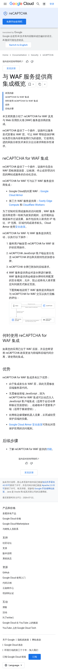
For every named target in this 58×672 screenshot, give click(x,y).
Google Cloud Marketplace (16, 523)
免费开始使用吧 (14, 21)
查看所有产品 (9, 513)
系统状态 (7, 558)
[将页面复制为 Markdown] (40, 84)
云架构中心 (8, 588)
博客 (5, 607)
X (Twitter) (8, 617)
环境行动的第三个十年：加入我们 (21, 650)
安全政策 (20, 226)
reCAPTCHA (18, 13)
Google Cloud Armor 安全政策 (26, 424)
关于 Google (9, 639)
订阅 (34, 656)
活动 (5, 612)
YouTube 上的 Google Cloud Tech (19, 628)
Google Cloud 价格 (12, 518)
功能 (49, 449)
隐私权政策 (23, 639)
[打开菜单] (5, 4)
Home (5, 55)
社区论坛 (7, 543)
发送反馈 (11, 68)
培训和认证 (8, 593)
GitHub (6, 572)
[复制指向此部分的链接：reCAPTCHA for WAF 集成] (51, 159)
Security (34, 55)
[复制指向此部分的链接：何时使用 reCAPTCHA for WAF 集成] (22, 341)
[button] (32, 313)
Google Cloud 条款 (13, 645)
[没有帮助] (32, 61)
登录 (52, 4)
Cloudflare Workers (34, 204)
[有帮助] (27, 61)
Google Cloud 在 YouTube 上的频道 (20, 622)
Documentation (19, 55)
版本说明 (7, 553)
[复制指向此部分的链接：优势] (13, 369)
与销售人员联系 (10, 529)
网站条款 (36, 639)
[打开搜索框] (38, 4)
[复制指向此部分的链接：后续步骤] (21, 441)
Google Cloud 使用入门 (14, 577)
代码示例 (7, 583)
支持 (5, 548)
